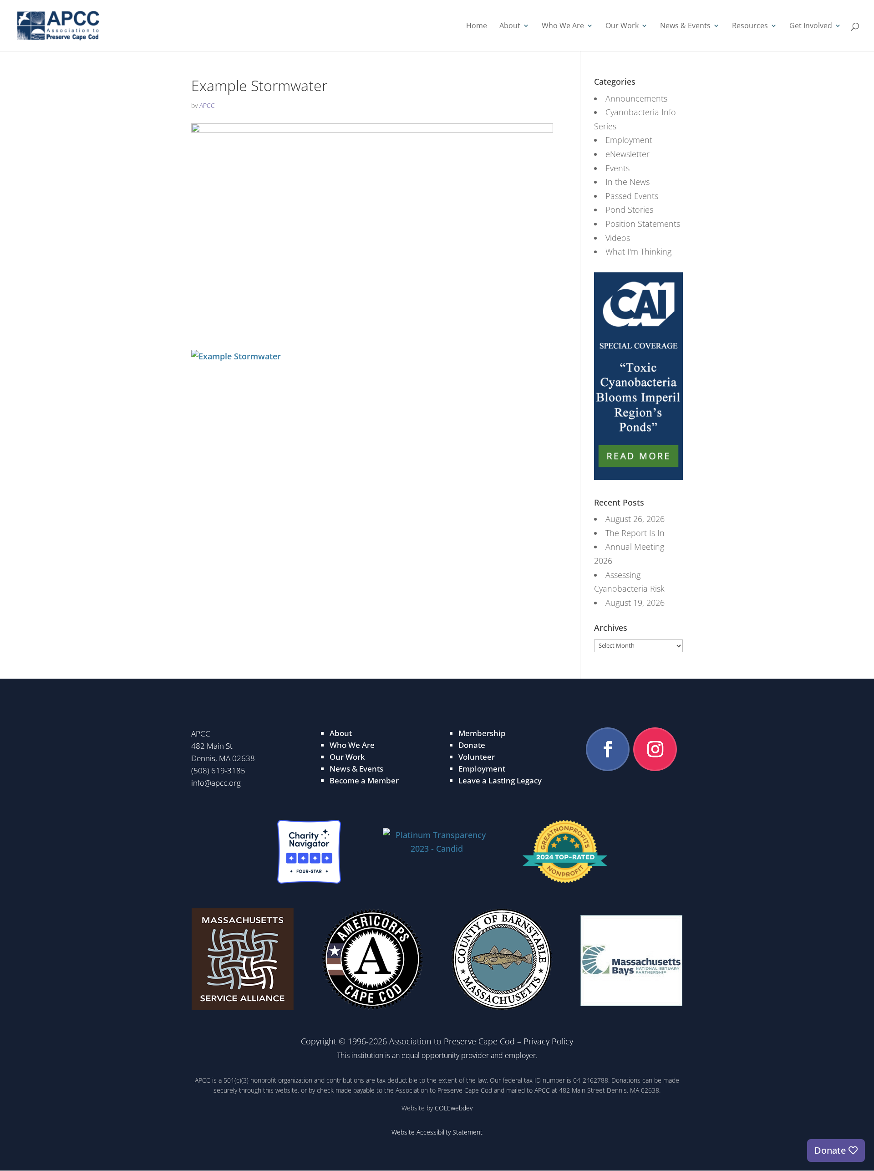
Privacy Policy (548, 1041)
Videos (617, 237)
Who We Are (563, 27)
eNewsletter (627, 153)
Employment (628, 139)
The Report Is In (635, 532)
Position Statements (642, 223)
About (509, 27)
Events (617, 168)
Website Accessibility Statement (437, 1132)
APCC (207, 105)
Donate (471, 745)
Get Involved (810, 27)
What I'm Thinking (638, 251)
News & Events (685, 27)
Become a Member (364, 780)
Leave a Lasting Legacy (500, 780)
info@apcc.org (216, 782)
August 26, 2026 (635, 518)
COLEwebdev (454, 1108)
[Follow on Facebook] (608, 749)
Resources (750, 27)
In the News (627, 181)
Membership (482, 733)
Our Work (622, 27)
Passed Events (631, 195)
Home (476, 27)
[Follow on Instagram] (655, 749)
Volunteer (476, 757)
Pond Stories (629, 209)
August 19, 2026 (635, 602)
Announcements (636, 98)
